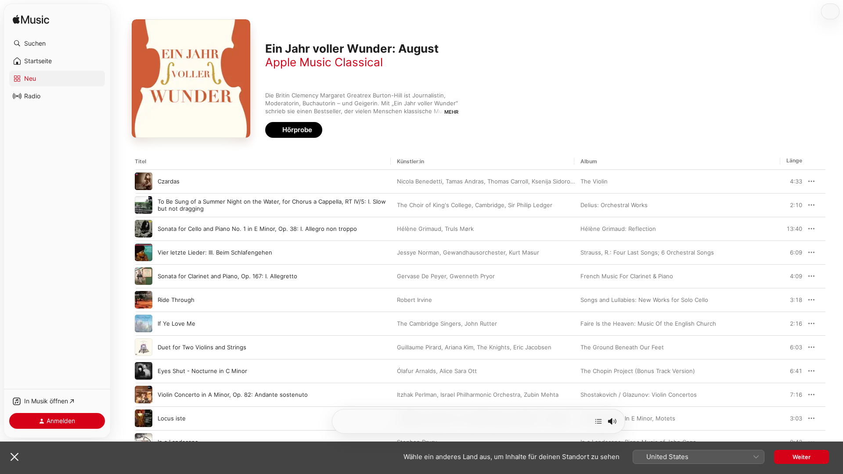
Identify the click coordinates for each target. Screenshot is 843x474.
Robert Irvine (414, 299)
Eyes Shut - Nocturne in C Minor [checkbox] (202, 370)
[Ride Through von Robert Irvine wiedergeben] (143, 300)
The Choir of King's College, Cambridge (450, 204)
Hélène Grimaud (419, 228)
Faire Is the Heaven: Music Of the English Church (648, 323)
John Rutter (481, 323)
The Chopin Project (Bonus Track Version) (637, 370)
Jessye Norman (418, 252)
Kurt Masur (524, 252)
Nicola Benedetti (419, 181)
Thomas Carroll (507, 181)
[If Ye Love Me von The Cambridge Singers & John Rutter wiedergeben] (143, 323)
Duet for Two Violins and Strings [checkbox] (202, 347)
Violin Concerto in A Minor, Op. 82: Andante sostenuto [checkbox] (233, 394)
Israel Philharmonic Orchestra (480, 394)
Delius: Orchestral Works (614, 204)
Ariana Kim (459, 347)
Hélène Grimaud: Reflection (618, 228)
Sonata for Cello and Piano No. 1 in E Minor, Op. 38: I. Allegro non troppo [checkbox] (257, 228)
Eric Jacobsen (532, 347)
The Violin (594, 181)
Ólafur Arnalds (416, 370)
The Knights (493, 347)
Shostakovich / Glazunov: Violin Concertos (638, 394)
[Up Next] (598, 421)
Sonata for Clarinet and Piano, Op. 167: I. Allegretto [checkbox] (227, 276)
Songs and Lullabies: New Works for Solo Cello (644, 299)
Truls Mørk (459, 228)
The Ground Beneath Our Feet (622, 347)
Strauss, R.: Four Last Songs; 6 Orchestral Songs (647, 252)
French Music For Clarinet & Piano (626, 276)
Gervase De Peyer (421, 276)
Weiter (802, 456)
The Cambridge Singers (429, 323)
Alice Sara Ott (458, 370)
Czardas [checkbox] (169, 181)
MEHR (451, 112)
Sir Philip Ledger (530, 204)
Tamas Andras (465, 181)
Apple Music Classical (324, 62)
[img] (31, 20)
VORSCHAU (790, 181)
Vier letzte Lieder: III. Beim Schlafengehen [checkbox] (215, 252)
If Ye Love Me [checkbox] (176, 323)
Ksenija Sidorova (554, 181)
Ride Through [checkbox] (176, 299)
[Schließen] (14, 457)
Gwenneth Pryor (472, 276)
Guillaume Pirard (419, 347)
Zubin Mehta (541, 394)
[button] (57, 43)
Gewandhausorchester (474, 252)
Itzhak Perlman (417, 394)
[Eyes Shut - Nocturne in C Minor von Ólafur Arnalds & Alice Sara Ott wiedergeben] (143, 371)
